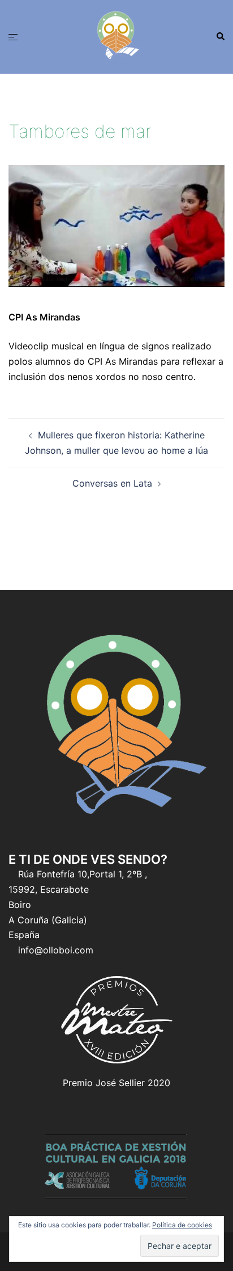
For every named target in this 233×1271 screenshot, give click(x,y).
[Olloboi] (116, 35)
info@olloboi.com (55, 950)
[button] (220, 36)
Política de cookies (182, 1225)
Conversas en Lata (112, 483)
